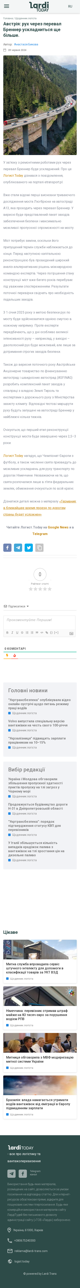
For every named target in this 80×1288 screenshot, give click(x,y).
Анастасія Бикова (26, 44)
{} (51, 632)
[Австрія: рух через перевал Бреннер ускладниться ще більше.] (7, 548)
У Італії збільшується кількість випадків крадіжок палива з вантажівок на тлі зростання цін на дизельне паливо (36, 849)
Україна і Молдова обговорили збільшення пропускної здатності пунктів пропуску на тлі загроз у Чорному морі (35, 785)
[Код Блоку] (41, 632)
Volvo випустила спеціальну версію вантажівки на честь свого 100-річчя (37, 723)
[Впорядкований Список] (26, 632)
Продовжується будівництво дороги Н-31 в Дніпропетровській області (37, 806)
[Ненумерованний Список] (31, 632)
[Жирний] (7, 632)
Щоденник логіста (26, 18)
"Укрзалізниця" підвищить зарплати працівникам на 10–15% (37, 740)
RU (70, 6)
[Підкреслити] (17, 632)
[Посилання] (46, 632)
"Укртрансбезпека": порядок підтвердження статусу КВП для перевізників (34, 826)
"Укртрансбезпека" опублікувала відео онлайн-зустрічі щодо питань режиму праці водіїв (39, 704)
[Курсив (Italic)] (12, 632)
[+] (56, 632)
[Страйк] (21, 632)
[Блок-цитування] (36, 632)
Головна (8, 18)
